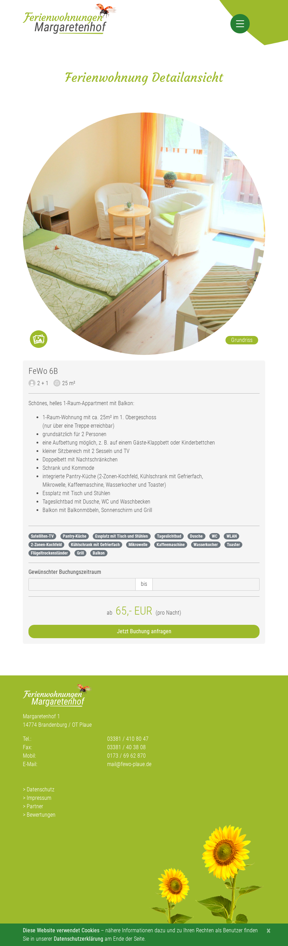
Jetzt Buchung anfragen (144, 631)
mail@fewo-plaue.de (129, 764)
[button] (240, 23)
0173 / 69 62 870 (126, 755)
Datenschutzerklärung (78, 938)
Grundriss (242, 340)
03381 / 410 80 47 (128, 739)
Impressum (39, 798)
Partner (35, 806)
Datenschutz (40, 789)
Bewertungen (41, 814)
